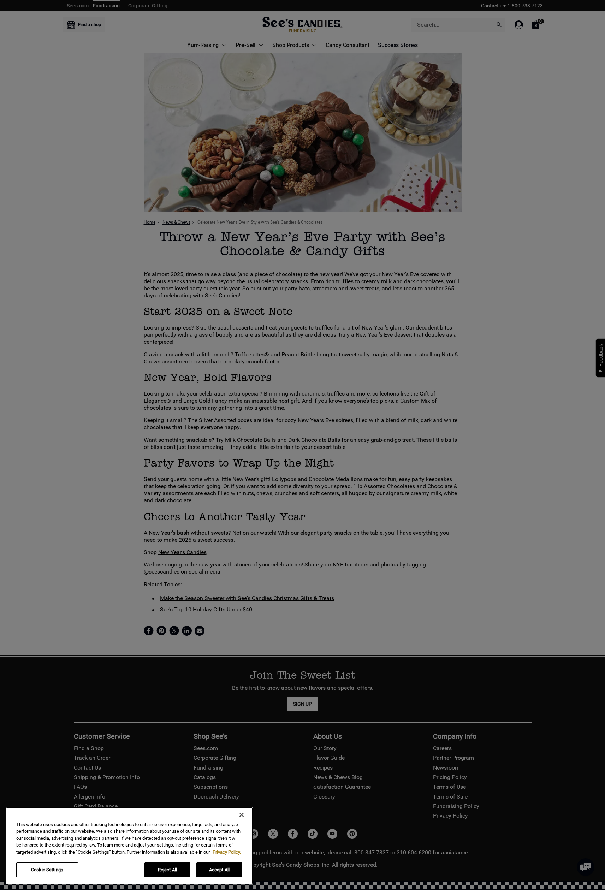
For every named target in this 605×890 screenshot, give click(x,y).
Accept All (219, 869)
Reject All (167, 869)
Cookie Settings (47, 869)
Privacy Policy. (227, 852)
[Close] (241, 815)
